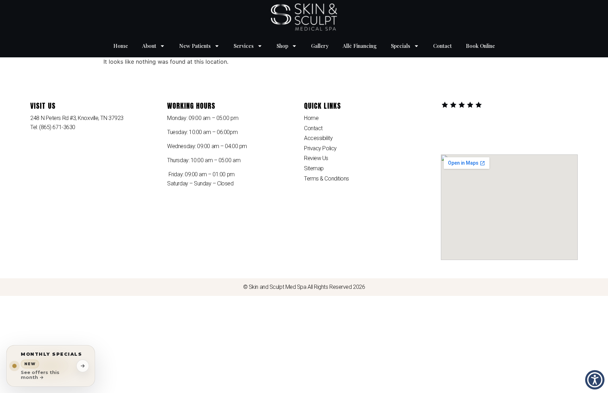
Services (244, 45)
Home (120, 45)
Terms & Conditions (326, 178)
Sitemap (314, 168)
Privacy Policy (320, 148)
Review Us (316, 158)
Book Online (480, 45)
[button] (594, 379)
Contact (442, 45)
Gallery (320, 45)
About (149, 45)
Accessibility (318, 138)
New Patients (195, 45)
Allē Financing (360, 45)
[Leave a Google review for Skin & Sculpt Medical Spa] (462, 105)
